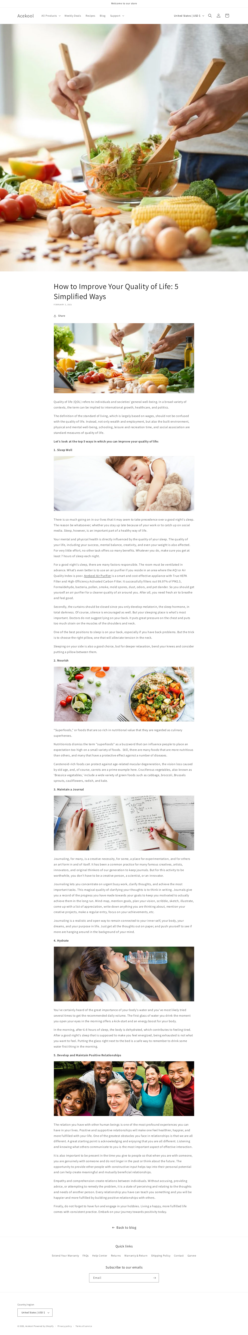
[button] (50, 16)
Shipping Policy (160, 1255)
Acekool (29, 1326)
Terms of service (84, 1326)
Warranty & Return (135, 1255)
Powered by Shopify (44, 1326)
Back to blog (126, 1227)
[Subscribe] (154, 1277)
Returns (116, 1255)
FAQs (86, 1255)
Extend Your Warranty (65, 1255)
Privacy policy (65, 1326)
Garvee (192, 1255)
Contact (179, 1255)
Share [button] (61, 315)
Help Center (99, 1255)
